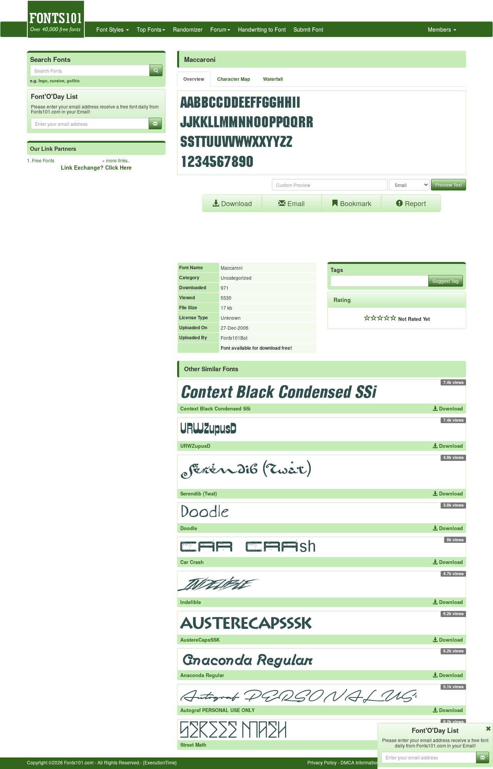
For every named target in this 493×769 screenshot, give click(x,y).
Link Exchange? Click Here (96, 167)
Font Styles (110, 29)
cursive (57, 80)
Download (235, 203)
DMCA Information (359, 762)
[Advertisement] (321, 233)
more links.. (118, 160)
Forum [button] (218, 29)
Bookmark (354, 203)
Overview (193, 79)
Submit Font (308, 29)
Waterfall (273, 79)
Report (414, 203)
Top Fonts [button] (149, 29)
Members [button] (440, 29)
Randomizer (188, 29)
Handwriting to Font (262, 29)
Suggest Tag (446, 280)
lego (43, 80)
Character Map (233, 79)
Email (295, 203)
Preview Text (448, 184)
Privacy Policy (322, 762)
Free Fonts (43, 160)
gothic (73, 80)
